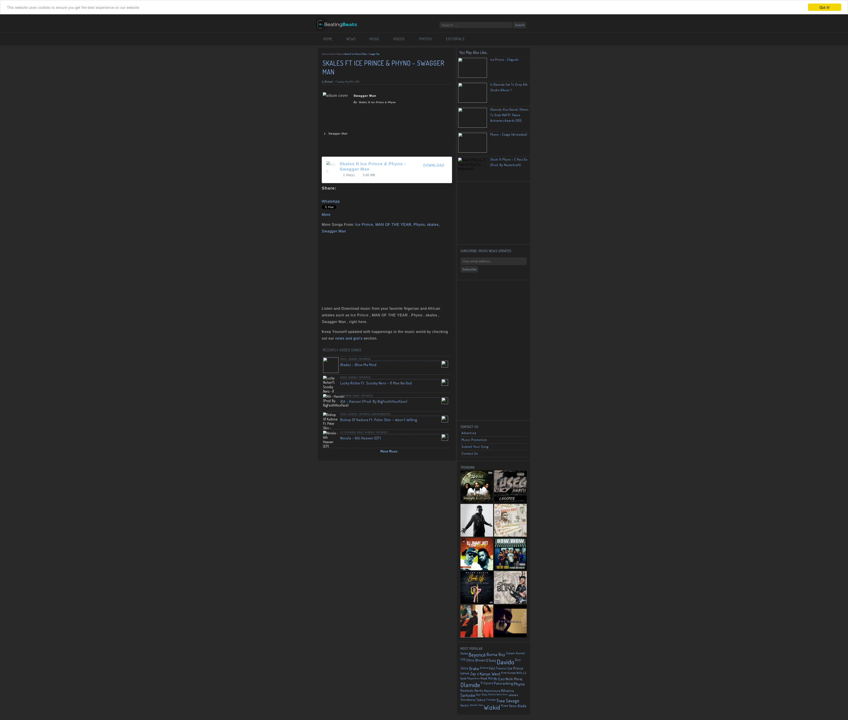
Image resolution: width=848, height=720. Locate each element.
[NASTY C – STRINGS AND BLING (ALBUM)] (510, 587)
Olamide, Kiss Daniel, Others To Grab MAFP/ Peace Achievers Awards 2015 (509, 115)
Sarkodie (467, 695)
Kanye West (490, 673)
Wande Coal (476, 705)
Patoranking (503, 683)
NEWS (351, 38)
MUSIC (374, 38)
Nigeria (340, 54)
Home (324, 54)
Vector (464, 705)
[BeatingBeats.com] (339, 20)
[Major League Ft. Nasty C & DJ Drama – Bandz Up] (476, 587)
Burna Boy (495, 654)
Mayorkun (473, 678)
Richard (329, 81)
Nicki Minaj (514, 678)
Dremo (484, 667)
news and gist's (349, 338)
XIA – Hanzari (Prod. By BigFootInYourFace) (373, 401)
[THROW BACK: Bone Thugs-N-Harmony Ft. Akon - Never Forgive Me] (476, 486)
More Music (389, 451)
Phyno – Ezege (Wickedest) (508, 134)
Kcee (504, 672)
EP (341, 432)
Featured (346, 395)
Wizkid (492, 707)
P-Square (487, 683)
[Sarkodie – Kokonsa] (476, 520)
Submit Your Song (475, 447)
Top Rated (365, 359)
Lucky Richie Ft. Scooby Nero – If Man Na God (376, 383)
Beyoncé (477, 655)
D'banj (491, 660)
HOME (327, 38)
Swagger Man (334, 231)
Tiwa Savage (507, 700)
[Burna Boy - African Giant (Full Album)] (510, 520)
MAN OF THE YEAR (393, 224)
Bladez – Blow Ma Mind (358, 364)
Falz (492, 668)
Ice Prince (364, 224)
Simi (505, 694)
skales (433, 224)
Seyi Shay (481, 694)
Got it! (825, 7)
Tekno (481, 700)
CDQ (463, 659)
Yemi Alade (517, 705)
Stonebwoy (468, 699)
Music (343, 359)
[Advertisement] (385, 269)
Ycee (504, 705)
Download (434, 165)
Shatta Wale (495, 694)
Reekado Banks (472, 690)
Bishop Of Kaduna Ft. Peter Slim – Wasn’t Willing (378, 419)
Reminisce (492, 690)
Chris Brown (476, 660)
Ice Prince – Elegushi (504, 59)
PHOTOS (425, 38)
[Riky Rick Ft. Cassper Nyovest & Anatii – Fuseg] (510, 486)
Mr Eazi (499, 678)
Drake (474, 668)
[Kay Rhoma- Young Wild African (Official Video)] (510, 621)
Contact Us (470, 453)
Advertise (469, 433)
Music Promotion (474, 440)
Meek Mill (487, 678)
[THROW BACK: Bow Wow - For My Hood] (510, 554)
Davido (505, 662)
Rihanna (507, 690)
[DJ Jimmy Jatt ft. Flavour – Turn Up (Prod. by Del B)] (476, 554)
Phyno (419, 224)
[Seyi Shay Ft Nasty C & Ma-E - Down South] (476, 621)
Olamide (470, 684)
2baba (464, 653)
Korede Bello (514, 672)
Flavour (501, 668)
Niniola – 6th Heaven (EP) (360, 438)
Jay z (474, 673)
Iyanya (464, 673)
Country (332, 54)
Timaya (491, 699)
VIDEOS (399, 38)
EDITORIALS (455, 38)
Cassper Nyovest (515, 653)
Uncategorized (381, 414)
